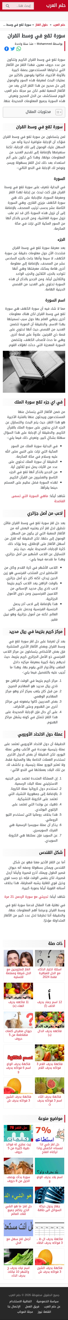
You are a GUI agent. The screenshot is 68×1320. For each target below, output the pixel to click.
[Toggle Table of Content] (57, 112)
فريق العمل (32, 1306)
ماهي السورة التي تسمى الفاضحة (38, 498)
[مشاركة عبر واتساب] (18, 48)
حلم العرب (56, 5)
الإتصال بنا (14, 1306)
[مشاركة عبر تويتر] (12, 48)
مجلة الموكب (25, 1311)
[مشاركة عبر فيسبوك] (6, 48)
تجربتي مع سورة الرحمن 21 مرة (26, 897)
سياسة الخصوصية (47, 1301)
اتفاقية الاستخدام (20, 1301)
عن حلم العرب (52, 1306)
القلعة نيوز (44, 1311)
